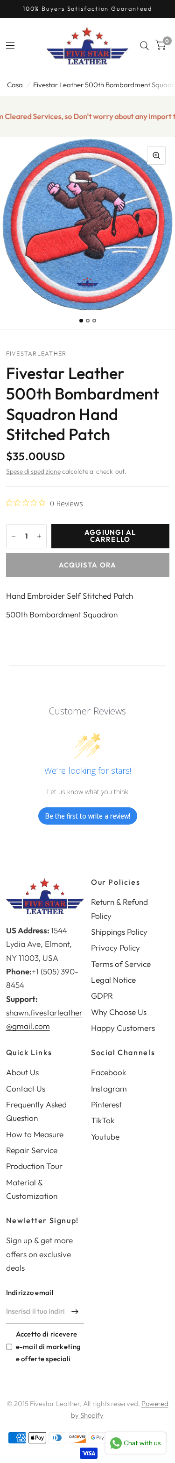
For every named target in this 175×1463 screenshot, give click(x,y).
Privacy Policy (115, 947)
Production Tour (34, 1166)
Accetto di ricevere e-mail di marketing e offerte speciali (48, 1346)
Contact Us (25, 1088)
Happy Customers (123, 1028)
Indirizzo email (30, 1292)
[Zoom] (156, 155)
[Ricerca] (144, 46)
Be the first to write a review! (87, 816)
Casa (15, 84)
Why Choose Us (119, 1012)
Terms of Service (121, 964)
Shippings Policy (119, 932)
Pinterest (106, 1104)
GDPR (102, 996)
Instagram (109, 1088)
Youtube (105, 1136)
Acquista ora (87, 564)
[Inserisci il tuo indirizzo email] (74, 1311)
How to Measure (34, 1134)
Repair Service (31, 1150)
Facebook (108, 1072)
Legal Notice (113, 980)
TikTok (102, 1120)
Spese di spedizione (33, 471)
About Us (22, 1072)
